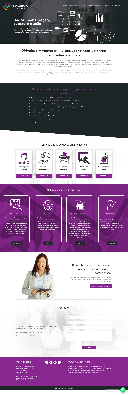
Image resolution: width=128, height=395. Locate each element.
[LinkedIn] (55, 362)
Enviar (89, 347)
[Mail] (59, 362)
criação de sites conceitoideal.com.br (64, 388)
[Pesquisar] (122, 6)
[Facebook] (46, 362)
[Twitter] (51, 362)
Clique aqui (35, 336)
